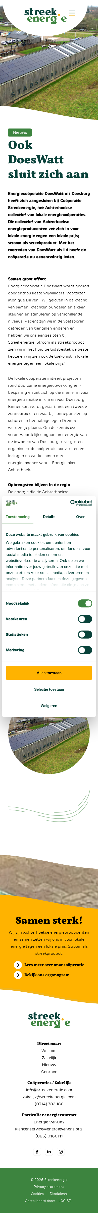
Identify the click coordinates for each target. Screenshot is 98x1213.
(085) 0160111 (49, 1136)
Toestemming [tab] (18, 517)
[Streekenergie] (45, 17)
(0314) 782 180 (49, 1104)
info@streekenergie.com (49, 1090)
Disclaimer (58, 1194)
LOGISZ (65, 1201)
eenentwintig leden (55, 257)
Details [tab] (49, 517)
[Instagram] (61, 1152)
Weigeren (49, 706)
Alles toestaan (49, 673)
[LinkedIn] (49, 1152)
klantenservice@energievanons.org (48, 1129)
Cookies (37, 1194)
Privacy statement (49, 1187)
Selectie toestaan (49, 689)
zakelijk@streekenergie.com (49, 1097)
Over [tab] (80, 517)
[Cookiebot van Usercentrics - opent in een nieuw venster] (70, 503)
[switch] (85, 619)
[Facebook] (37, 1152)
